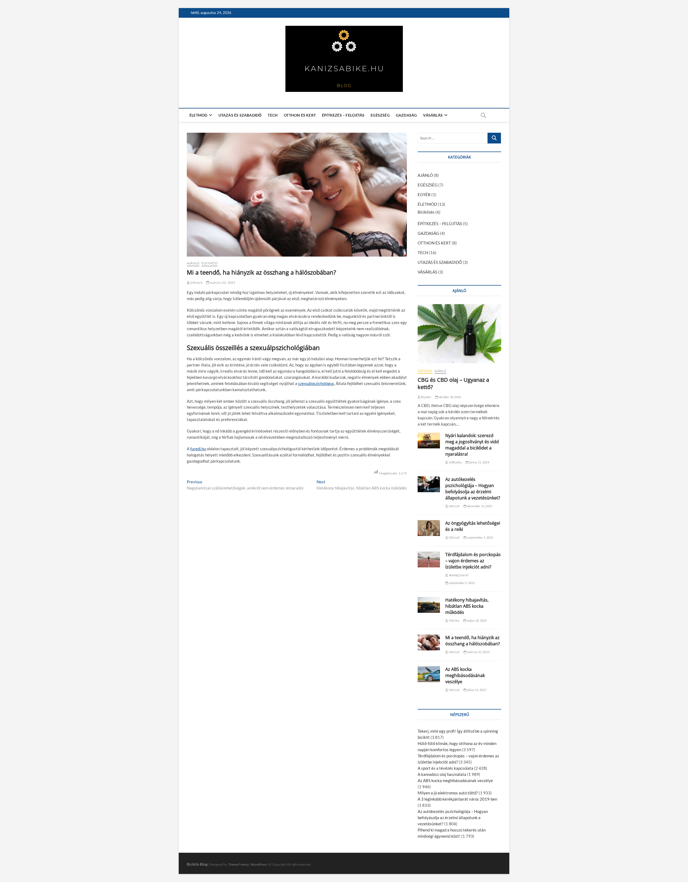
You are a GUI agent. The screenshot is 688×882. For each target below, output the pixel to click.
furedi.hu (198, 448)
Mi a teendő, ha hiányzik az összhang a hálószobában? (472, 641)
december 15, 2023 (479, 506)
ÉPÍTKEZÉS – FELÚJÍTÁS (343, 115)
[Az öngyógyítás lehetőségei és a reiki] (429, 528)
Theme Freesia (238, 864)
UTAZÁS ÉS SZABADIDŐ (240, 115)
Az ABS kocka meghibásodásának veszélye (465, 675)
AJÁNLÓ (193, 263)
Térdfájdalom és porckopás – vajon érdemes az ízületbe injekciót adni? (473, 561)
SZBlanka (455, 462)
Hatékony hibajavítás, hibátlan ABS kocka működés (467, 606)
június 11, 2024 (479, 462)
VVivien (453, 620)
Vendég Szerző (458, 575)
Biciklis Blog (197, 864)
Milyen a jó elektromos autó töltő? (448, 792)
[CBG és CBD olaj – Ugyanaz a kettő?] (459, 333)
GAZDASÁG (406, 115)
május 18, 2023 (476, 620)
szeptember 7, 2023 (480, 537)
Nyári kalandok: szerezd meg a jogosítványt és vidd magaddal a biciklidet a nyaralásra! (472, 445)
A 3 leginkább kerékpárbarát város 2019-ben (457, 799)
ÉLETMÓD (198, 115)
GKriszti (196, 282)
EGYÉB (424, 194)
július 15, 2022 (476, 690)
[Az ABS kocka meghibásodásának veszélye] (429, 674)
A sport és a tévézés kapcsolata (445, 768)
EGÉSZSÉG (380, 115)
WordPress (259, 864)
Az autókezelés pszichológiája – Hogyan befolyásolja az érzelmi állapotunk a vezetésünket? (472, 488)
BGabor (425, 397)
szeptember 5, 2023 (461, 583)
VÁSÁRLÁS (433, 115)
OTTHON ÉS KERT (300, 115)
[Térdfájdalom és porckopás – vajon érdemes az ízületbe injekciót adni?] (429, 559)
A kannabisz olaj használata (442, 774)
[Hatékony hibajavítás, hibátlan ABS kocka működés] (429, 605)
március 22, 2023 (222, 282)
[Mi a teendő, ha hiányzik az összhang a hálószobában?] (429, 642)
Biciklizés (426, 212)
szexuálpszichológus (316, 383)
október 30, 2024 (449, 397)
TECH (273, 115)
